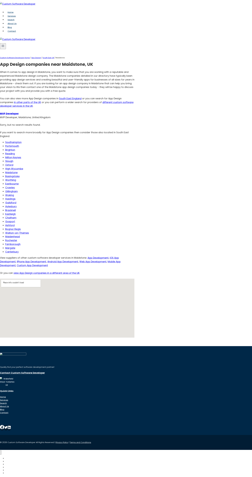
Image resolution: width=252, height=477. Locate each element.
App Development (98, 257)
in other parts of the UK (27, 102)
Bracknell (10, 210)
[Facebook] (2, 428)
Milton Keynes (13, 157)
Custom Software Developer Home (15, 58)
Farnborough (12, 244)
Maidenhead (12, 236)
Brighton (10, 149)
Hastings (10, 198)
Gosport (10, 221)
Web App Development (92, 261)
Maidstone (11, 172)
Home (11, 12)
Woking (9, 195)
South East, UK (48, 58)
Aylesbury (11, 206)
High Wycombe (14, 168)
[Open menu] (3, 46)
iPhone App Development (31, 261)
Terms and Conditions (80, 442)
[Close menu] (0, 452)
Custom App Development (32, 265)
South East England (70, 98)
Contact (12, 31)
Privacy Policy (62, 442)
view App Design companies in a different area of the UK (47, 273)
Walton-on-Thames (17, 233)
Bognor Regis (13, 229)
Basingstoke (12, 176)
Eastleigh (10, 214)
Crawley (10, 187)
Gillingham (11, 191)
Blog (10, 27)
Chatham (10, 217)
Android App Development (62, 261)
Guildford (10, 202)
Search (11, 19)
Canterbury (12, 251)
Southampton (13, 142)
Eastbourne (12, 183)
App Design (36, 58)
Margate (10, 248)
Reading (10, 153)
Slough (9, 161)
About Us (12, 23)
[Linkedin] (9, 428)
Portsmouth (12, 146)
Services (12, 16)
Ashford (10, 225)
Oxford (9, 165)
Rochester (11, 240)
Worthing (10, 180)
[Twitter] (6, 428)
